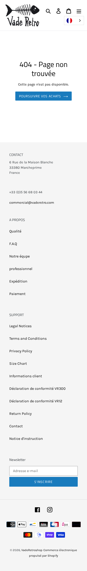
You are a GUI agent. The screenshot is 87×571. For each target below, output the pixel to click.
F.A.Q (13, 243)
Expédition (18, 281)
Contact (16, 426)
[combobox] (74, 20)
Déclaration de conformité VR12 (35, 401)
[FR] (74, 20)
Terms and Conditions (28, 338)
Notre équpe (19, 256)
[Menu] (79, 11)
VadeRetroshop (31, 550)
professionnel (20, 268)
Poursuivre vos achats (40, 96)
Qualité (15, 231)
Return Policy (20, 413)
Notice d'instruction (26, 438)
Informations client (25, 376)
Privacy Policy (20, 351)
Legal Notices (20, 326)
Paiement (17, 294)
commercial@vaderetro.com (31, 202)
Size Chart (18, 363)
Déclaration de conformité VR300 (37, 388)
